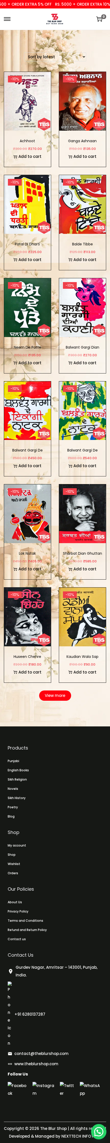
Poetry (13, 807)
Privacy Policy (18, 911)
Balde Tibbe (82, 244)
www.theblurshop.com (36, 1064)
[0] (99, 19)
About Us (15, 902)
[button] (98, 1131)
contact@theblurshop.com (41, 1053)
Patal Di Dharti (27, 244)
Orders (13, 873)
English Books (18, 770)
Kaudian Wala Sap (82, 656)
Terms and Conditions (25, 920)
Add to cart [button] (29, 156)
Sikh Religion (17, 779)
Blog (11, 816)
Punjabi (13, 761)
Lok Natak (27, 553)
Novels (13, 788)
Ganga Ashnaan (82, 140)
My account (17, 845)
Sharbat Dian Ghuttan (82, 553)
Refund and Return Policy (27, 930)
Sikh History (17, 798)
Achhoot (27, 140)
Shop (12, 854)
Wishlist (14, 864)
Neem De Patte (27, 347)
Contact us (17, 939)
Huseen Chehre (27, 656)
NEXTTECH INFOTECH (80, 1136)
